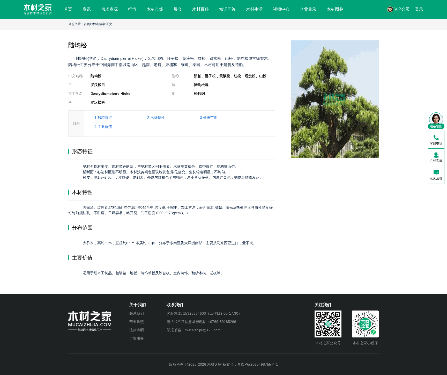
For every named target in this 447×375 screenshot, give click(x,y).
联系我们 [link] (136, 313)
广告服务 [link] (136, 338)
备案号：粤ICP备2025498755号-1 (250, 364)
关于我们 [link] (137, 304)
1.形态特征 (103, 118)
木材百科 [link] (98, 24)
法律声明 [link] (136, 330)
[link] (37, 9)
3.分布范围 (209, 118)
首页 (87, 24)
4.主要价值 (103, 127)
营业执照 (136, 322)
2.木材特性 (156, 118)
